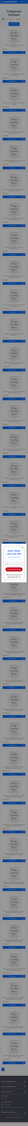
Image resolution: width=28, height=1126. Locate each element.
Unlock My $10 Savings (14, 569)
